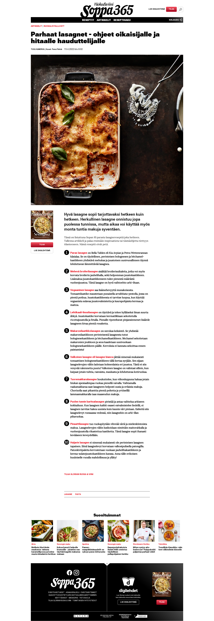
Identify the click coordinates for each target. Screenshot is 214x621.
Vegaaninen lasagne (82, 290)
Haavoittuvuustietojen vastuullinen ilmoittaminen (72, 595)
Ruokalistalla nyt (54, 26)
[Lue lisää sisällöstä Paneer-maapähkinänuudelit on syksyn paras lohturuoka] (94, 531)
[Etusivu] (73, 583)
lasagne (68, 494)
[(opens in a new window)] (42, 225)
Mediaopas (73, 598)
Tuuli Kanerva (37, 49)
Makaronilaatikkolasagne (85, 330)
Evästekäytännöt (89, 592)
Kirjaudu (174, 20)
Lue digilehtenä (157, 9)
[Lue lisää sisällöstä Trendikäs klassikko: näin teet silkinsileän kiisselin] (170, 531)
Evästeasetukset (56, 592)
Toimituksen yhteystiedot (84, 601)
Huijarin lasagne (80, 442)
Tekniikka (162, 544)
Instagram (76, 572)
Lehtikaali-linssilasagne (84, 312)
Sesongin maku (63, 544)
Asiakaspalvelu (73, 592)
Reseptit (88, 20)
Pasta (78, 494)
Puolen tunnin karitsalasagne (87, 401)
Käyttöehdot (61, 598)
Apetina (85, 544)
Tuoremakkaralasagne (83, 379)
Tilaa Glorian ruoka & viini (78, 474)
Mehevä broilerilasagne (84, 271)
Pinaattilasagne (79, 423)
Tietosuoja (84, 598)
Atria (33, 544)
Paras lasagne (78, 252)
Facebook (69, 572)
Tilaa (171, 9)
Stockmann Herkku (141, 544)
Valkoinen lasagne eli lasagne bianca (92, 357)
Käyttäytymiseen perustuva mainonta (125, 616)
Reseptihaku (122, 20)
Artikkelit (104, 20)
